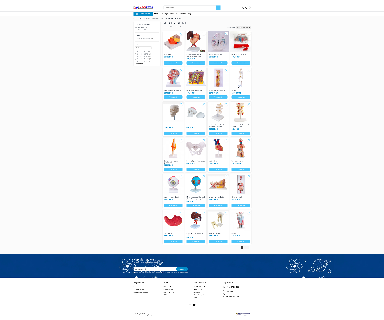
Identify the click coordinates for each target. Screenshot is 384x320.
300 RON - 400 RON (143, 56)
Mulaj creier (167, 54)
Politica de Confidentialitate (181, 272)
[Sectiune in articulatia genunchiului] (173, 148)
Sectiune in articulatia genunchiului (171, 162)
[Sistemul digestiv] (240, 184)
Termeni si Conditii (139, 289)
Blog (189, 14)
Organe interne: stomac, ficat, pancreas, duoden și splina (194, 55)
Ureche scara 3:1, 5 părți (216, 197)
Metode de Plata (168, 287)
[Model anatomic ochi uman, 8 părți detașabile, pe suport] (195, 184)
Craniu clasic (168, 125)
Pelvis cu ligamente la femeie (195, 161)
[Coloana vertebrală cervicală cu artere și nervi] (240, 112)
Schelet (234, 90)
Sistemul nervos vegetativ (217, 90)
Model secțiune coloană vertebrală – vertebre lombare (216, 126)
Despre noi (174, 14)
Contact (136, 295)
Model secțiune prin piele (194, 90)
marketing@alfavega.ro (233, 296)
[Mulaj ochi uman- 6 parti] (173, 184)
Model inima (213, 161)
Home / (136, 19)
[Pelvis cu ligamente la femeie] (195, 148)
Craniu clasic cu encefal (193, 125)
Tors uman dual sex (238, 161)
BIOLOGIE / (156, 19)
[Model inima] (218, 148)
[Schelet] (240, 78)
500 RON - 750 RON (143, 61)
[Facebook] (190, 305)
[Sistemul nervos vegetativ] (218, 78)
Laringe (234, 233)
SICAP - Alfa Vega (161, 14)
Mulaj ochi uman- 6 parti (171, 197)
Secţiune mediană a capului (172, 90)
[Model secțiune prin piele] (195, 78)
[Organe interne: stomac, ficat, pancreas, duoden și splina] (195, 41)
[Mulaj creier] (173, 41)
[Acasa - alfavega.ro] (144, 8)
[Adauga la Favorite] (181, 33)
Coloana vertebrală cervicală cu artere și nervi (240, 125)
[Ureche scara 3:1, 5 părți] (218, 184)
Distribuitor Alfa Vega (143, 38)
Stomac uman (168, 233)
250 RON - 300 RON (143, 54)
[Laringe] (240, 220)
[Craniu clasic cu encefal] (195, 112)
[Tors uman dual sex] (240, 148)
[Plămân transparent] (218, 41)
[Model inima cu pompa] (240, 41)
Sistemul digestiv (237, 197)
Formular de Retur (169, 292)
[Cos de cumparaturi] (249, 8)
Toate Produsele (144, 14)
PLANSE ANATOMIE (141, 29)
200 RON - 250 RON (143, 52)
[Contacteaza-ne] (243, 8)
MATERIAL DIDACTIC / (146, 19)
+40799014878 (230, 294)
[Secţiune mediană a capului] (173, 78)
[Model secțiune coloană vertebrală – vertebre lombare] (218, 112)
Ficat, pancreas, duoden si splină (194, 234)
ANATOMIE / (165, 19)
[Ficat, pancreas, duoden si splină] (195, 220)
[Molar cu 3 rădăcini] (218, 220)
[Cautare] (218, 7)
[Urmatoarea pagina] (247, 247)
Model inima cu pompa (239, 54)
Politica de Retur (168, 289)
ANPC (165, 295)
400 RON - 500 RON (143, 59)
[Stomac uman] (173, 220)
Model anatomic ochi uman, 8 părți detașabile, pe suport (195, 198)
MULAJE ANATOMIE (141, 27)
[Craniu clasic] (173, 112)
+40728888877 (230, 291)
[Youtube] (194, 305)
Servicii (183, 14)
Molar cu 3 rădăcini (215, 233)
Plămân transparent (215, 54)
